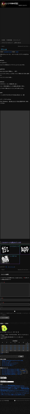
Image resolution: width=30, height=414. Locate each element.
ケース (24, 391)
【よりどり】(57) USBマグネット (9, 364)
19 (15, 348)
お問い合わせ (17, 42)
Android (17, 385)
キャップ (20, 391)
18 (10, 348)
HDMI (18, 387)
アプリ (2, 392)
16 (2, 348)
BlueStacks (3, 387)
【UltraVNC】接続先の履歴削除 (8, 374)
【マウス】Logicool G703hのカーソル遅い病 (11, 371)
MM (1, 388)
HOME (3, 40)
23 (2, 350)
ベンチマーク (18, 393)
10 (6, 347)
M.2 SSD (26, 387)
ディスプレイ (12, 393)
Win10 (2, 46)
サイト (1, 307)
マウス (24, 393)
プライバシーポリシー (7, 42)
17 (6, 348)
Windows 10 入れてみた (24, 46)
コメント (2, 282)
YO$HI (16, 51)
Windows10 (4, 390)
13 (19, 347)
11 (10, 347)
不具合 (9, 394)
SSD (12, 388)
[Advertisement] (15, 23)
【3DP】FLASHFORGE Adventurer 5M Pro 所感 (12, 360)
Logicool (22, 387)
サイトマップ (16, 40)
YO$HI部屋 (9, 40)
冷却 (14, 394)
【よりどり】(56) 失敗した (7, 365)
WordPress (22, 390)
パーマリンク (12, 266)
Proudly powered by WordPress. (23, 400)
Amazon (11, 385)
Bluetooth (8, 387)
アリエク (8, 392)
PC (6, 266)
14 (23, 347)
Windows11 (17, 390)
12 (15, 347)
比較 (17, 394)
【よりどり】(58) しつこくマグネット (10, 363)
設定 (22, 394)
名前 (1, 298)
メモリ (5, 394)
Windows (25, 389)
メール (2, 302)
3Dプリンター (3, 385)
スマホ (7, 393)
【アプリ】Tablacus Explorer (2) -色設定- (11, 369)
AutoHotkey (22, 385)
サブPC (4, 393)
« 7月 (1, 353)
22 (27, 348)
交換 (12, 394)
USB (15, 389)
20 (19, 348)
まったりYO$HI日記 (10, 3)
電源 (24, 394)
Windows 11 (12, 390)
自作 (19, 394)
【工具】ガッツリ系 (6, 361)
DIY (12, 387)
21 (23, 348)
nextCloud (6, 388)
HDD (14, 387)
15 (27, 347)
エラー (14, 391)
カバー (17, 391)
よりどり (27, 390)
